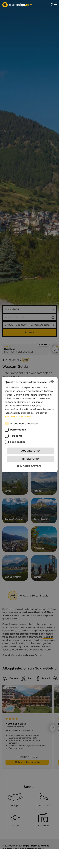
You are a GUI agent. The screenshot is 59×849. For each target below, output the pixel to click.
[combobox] (52, 381)
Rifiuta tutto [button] (30, 458)
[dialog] (29, 424)
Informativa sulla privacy (18, 416)
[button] (29, 466)
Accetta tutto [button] (30, 451)
